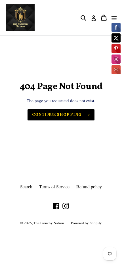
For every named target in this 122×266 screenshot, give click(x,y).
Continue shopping (56, 115)
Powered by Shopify (86, 222)
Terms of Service (54, 187)
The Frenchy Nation (48, 222)
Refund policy (89, 187)
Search (26, 187)
